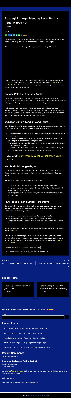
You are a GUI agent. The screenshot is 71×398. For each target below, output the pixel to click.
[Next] (66, 289)
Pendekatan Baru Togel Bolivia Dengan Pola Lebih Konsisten (25, 333)
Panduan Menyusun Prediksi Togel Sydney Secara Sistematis (25, 328)
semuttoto (5, 383)
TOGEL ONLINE (9, 15)
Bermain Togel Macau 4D (13, 247)
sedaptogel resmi (8, 378)
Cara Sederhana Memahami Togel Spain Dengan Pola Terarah (25, 338)
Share (25, 36)
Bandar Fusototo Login (10, 364)
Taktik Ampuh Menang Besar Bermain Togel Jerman (17, 263)
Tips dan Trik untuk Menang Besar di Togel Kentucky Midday (54, 263)
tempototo (13, 230)
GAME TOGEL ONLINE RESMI (31, 247)
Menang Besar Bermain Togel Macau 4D (17, 251)
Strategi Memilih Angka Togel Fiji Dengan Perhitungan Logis (25, 343)
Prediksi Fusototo (8, 366)
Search (4, 314)
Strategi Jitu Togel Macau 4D (39, 251)
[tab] (33, 298)
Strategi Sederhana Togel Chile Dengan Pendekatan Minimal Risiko (27, 347)
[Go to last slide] (4, 289)
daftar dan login (17, 371)
